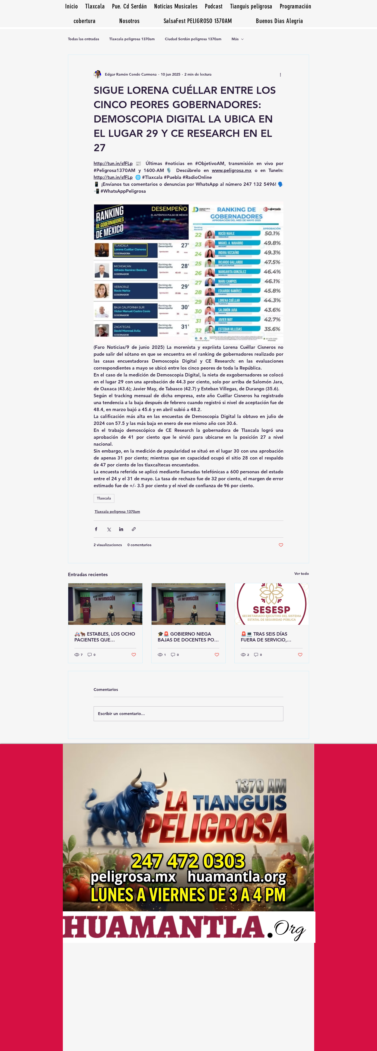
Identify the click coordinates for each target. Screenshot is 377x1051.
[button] (279, 21)
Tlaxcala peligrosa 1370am (132, 39)
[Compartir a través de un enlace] (133, 529)
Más (235, 39)
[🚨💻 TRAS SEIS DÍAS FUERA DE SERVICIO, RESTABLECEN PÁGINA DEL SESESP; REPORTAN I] (272, 604)
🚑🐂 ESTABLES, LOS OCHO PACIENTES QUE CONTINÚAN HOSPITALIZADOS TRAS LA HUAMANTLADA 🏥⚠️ (104, 637)
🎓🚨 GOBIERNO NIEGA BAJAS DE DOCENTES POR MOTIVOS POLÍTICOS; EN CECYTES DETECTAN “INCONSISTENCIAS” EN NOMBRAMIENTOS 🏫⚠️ (187, 637)
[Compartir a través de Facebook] (96, 529)
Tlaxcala (104, 498)
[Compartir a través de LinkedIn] (121, 529)
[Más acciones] (280, 74)
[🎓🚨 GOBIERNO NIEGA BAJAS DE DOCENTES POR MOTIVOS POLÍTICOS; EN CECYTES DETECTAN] (189, 604)
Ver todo (301, 573)
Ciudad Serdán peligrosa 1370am (193, 39)
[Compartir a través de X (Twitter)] (108, 529)
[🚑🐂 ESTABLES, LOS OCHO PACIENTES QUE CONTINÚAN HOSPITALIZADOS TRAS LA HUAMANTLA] (105, 604)
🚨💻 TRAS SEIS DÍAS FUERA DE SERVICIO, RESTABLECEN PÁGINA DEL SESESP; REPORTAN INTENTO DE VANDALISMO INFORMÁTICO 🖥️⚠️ (271, 637)
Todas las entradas (83, 39)
